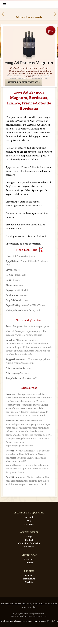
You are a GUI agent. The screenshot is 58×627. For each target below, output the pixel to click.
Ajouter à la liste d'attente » (24, 82)
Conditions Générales (29, 543)
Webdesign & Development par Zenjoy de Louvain (20, 621)
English (29, 582)
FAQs (29, 536)
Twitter (29, 562)
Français (29, 575)
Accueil (29, 517)
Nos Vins (29, 524)
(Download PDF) (41, 249)
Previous (3, 14)
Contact (29, 540)
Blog (29, 520)
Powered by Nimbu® (49, 621)
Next (55, 14)
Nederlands (29, 578)
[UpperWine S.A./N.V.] (29, 4)
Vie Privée (29, 546)
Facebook (29, 559)
